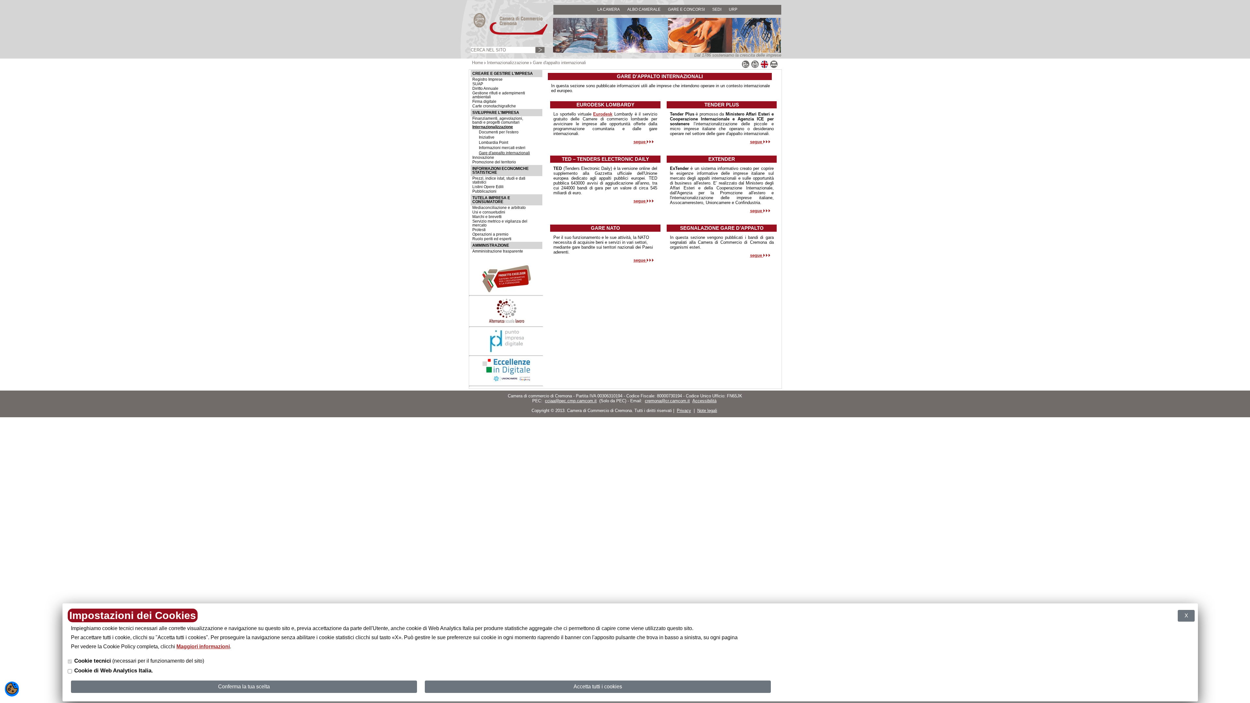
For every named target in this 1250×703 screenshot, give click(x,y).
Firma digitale (484, 101)
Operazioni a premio (490, 234)
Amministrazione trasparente (497, 251)
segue (640, 141)
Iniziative (486, 137)
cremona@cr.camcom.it (667, 400)
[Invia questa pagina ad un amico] (746, 66)
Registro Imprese (487, 79)
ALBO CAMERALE (643, 9)
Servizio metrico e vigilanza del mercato (499, 223)
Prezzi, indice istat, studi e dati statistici (498, 180)
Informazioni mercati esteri (502, 148)
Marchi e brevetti (487, 217)
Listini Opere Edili (488, 187)
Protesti (479, 230)
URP (733, 9)
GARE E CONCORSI (686, 9)
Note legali (707, 410)
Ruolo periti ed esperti (491, 239)
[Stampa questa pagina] (755, 66)
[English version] (764, 66)
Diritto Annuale (485, 88)
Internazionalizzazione (508, 62)
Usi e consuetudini (488, 212)
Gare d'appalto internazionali (504, 153)
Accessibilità (704, 400)
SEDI (716, 9)
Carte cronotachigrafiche (494, 106)
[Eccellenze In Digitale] (506, 381)
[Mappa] (774, 66)
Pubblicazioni (484, 191)
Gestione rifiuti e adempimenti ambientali (498, 95)
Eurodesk (602, 114)
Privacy (684, 410)
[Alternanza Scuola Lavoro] (506, 322)
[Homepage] (504, 34)
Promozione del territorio (494, 162)
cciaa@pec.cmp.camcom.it (571, 400)
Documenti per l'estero (499, 132)
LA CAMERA (608, 9)
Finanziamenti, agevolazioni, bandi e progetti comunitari (497, 120)
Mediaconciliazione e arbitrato (499, 208)
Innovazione (483, 157)
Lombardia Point (493, 143)
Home (477, 62)
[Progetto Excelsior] (506, 290)
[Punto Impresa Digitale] (506, 351)
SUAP (477, 84)
